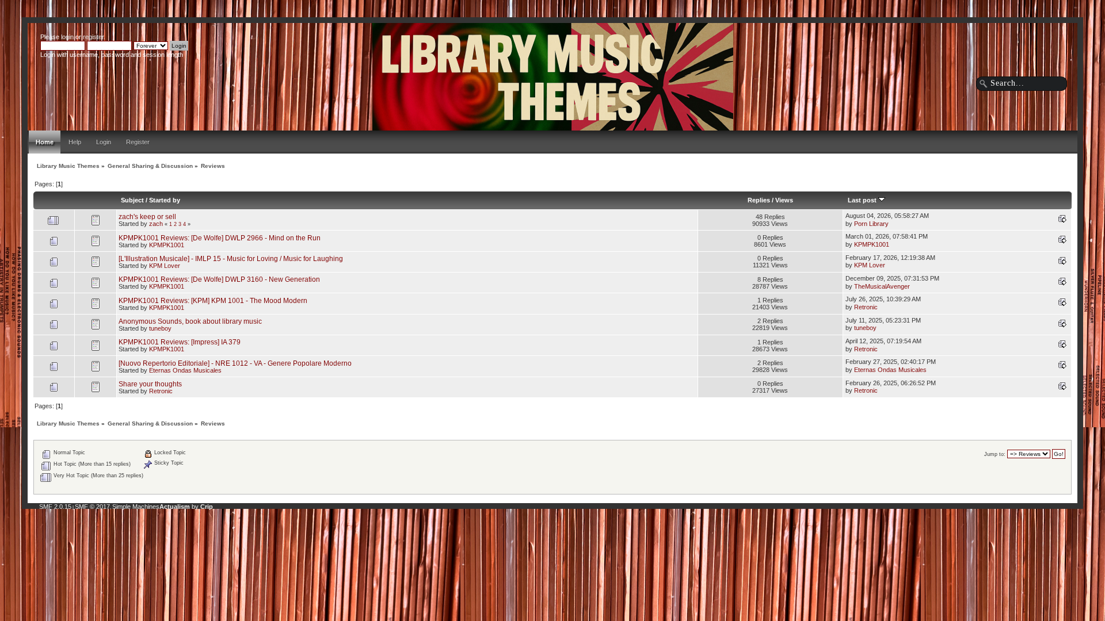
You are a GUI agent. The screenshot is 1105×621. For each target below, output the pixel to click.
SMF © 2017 (92, 506)
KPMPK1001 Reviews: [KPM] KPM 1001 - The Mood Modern (213, 300)
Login (103, 142)
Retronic (866, 307)
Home (45, 142)
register (93, 36)
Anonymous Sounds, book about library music (190, 321)
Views (784, 200)
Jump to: (994, 454)
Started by (164, 200)
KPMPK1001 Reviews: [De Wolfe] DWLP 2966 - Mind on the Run (220, 237)
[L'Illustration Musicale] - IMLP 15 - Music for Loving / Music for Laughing (231, 258)
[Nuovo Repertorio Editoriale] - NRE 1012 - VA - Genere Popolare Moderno (235, 363)
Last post (863, 200)
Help (74, 142)
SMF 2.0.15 (55, 506)
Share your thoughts (150, 384)
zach (156, 223)
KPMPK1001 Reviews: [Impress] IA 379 (180, 342)
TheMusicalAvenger (882, 286)
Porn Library (871, 223)
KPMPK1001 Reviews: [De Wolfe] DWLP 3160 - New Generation (219, 279)
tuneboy (160, 328)
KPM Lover (164, 265)
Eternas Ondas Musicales (185, 370)
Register (138, 142)
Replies (759, 200)
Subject (132, 200)
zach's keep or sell (147, 216)
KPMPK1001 (166, 244)
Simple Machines (135, 506)
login (67, 36)
